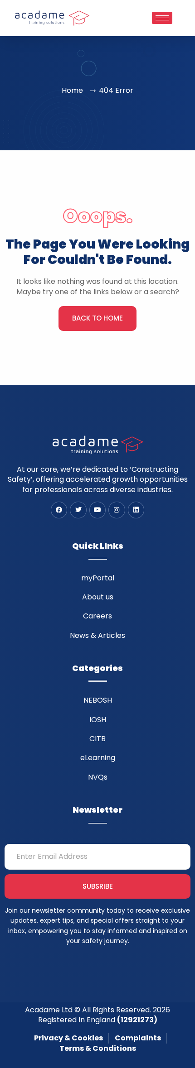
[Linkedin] (136, 510)
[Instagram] (116, 510)
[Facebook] (59, 510)
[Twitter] (78, 510)
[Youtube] (97, 510)
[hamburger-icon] (162, 18)
